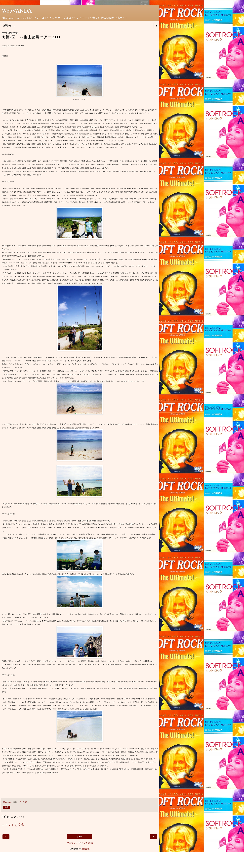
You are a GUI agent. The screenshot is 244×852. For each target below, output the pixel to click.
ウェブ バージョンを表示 (80, 842)
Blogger (85, 848)
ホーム (80, 836)
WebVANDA (17, 10)
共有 (7, 807)
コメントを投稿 (13, 825)
